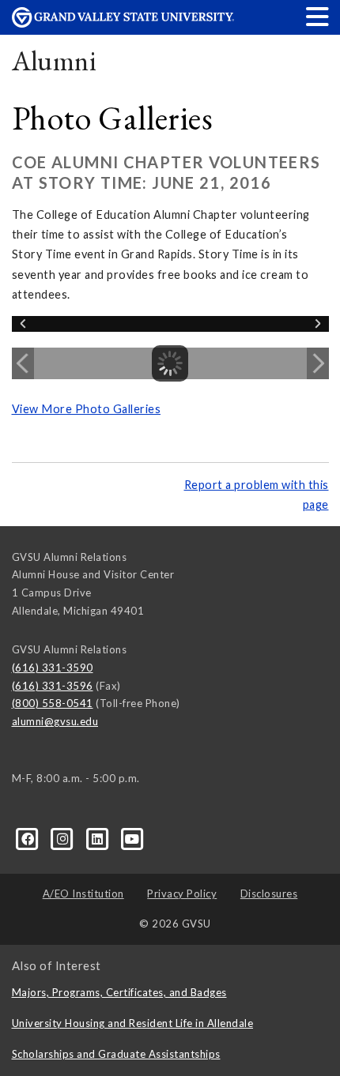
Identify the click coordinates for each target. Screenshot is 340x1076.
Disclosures (269, 893)
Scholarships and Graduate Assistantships (116, 1054)
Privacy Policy (182, 893)
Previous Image (23, 363)
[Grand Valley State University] (123, 23)
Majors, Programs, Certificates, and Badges (119, 992)
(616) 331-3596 (52, 685)
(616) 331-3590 (52, 667)
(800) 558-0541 (52, 703)
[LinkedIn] (98, 837)
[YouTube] (132, 837)
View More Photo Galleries (86, 409)
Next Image (318, 363)
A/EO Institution (83, 893)
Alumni (54, 60)
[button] (318, 16)
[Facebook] (29, 837)
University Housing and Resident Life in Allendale (133, 1023)
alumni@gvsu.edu (55, 721)
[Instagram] (64, 837)
